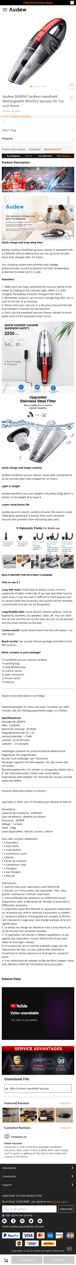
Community (9, 1176)
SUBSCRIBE (66, 1209)
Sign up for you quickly (18, 1215)
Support (7, 1184)
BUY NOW (59, 1260)
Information (9, 1168)
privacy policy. (60, 1201)
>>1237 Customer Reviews (15, 116)
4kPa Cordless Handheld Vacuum (29, 1088)
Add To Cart (27, 1260)
